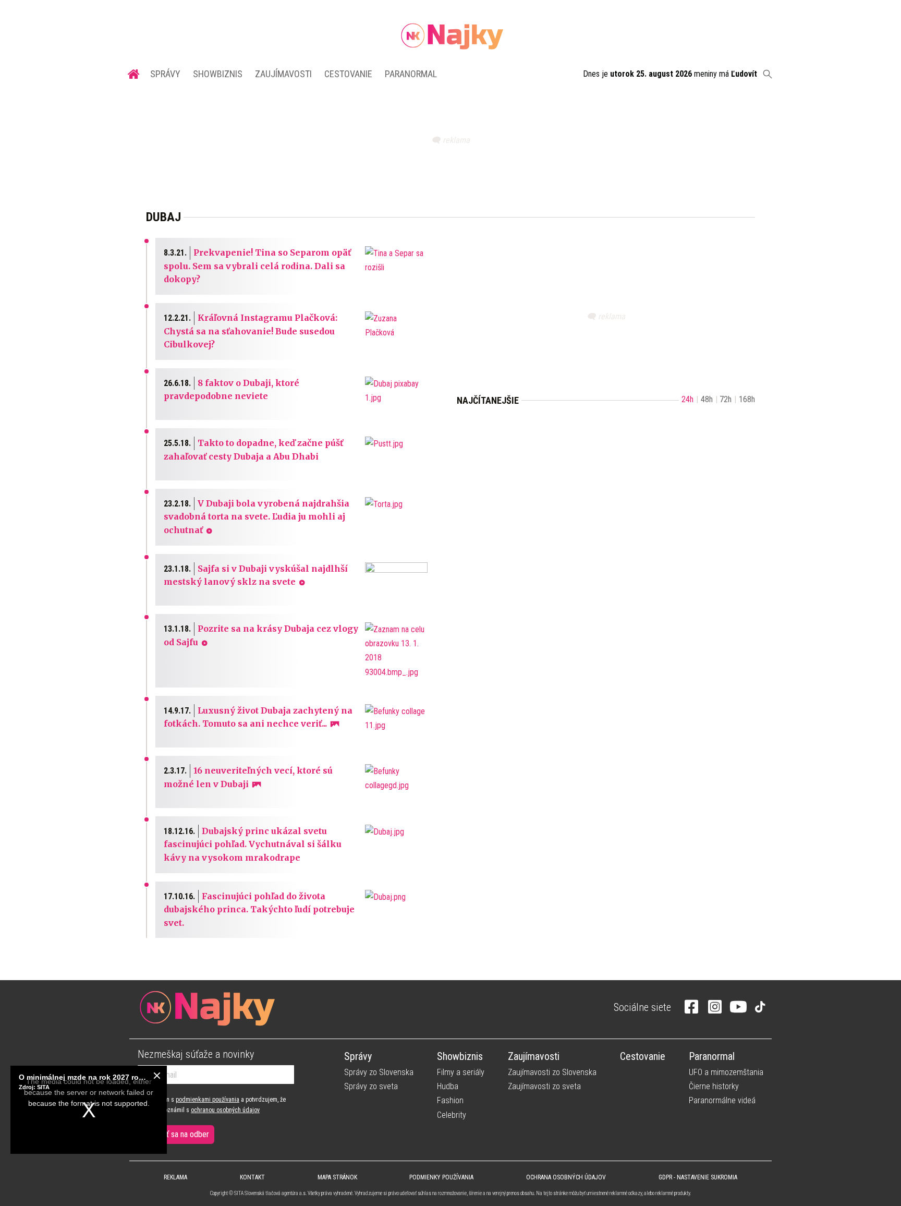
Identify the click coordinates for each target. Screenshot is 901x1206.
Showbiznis (217, 73)
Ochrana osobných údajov (566, 1177)
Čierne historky (714, 1086)
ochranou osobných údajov (225, 1110)
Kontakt (252, 1177)
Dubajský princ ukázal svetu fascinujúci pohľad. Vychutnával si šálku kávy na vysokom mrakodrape (253, 844)
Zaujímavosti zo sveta (544, 1086)
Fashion (450, 1100)
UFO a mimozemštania (726, 1072)
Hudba (447, 1086)
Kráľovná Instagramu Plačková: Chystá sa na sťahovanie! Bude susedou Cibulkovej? (250, 330)
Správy (165, 73)
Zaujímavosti (283, 73)
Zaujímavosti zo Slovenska (552, 1072)
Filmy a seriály (460, 1072)
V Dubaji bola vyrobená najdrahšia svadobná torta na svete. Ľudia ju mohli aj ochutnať (256, 516)
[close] (157, 1075)
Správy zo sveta (371, 1086)
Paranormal (411, 73)
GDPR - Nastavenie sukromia (698, 1177)
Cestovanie (348, 73)
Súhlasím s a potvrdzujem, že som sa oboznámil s (212, 1105)
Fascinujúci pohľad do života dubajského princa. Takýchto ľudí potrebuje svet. (259, 909)
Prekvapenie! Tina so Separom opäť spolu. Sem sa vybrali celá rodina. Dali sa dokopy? (257, 265)
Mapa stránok (337, 1177)
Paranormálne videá (722, 1100)
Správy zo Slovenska (378, 1072)
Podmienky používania (441, 1177)
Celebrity (451, 1115)
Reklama (175, 1177)
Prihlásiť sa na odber (176, 1134)
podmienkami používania (207, 1099)
